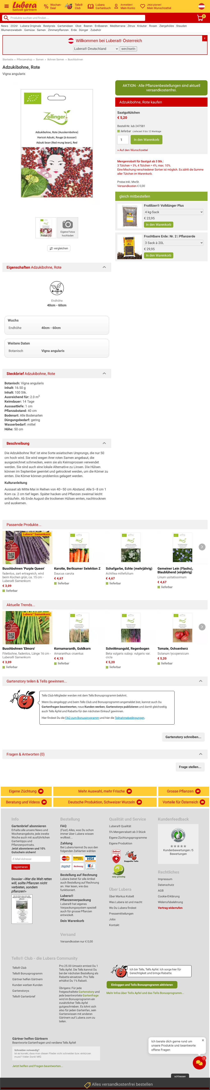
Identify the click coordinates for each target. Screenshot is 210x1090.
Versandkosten (127, 186)
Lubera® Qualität (120, 826)
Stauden (181, 25)
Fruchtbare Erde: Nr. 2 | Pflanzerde (169, 236)
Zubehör (95, 30)
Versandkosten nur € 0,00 (76, 941)
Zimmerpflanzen (58, 30)
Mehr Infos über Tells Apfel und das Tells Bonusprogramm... (145, 993)
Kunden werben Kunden (27, 985)
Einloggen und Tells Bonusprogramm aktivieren (142, 984)
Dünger (83, 30)
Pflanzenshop (24, 59)
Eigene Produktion (120, 843)
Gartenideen (65, 25)
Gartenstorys (20, 990)
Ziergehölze (166, 25)
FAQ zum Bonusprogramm (82, 717)
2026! (14, 25)
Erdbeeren (101, 25)
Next (202, 547)
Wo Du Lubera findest (122, 907)
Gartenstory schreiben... (183, 737)
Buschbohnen (75, 59)
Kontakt (114, 925)
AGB (161, 890)
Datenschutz (166, 884)
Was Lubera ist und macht (125, 902)
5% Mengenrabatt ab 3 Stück (127, 832)
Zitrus (131, 25)
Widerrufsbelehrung (170, 902)
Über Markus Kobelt (121, 896)
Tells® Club (19, 967)
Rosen (153, 25)
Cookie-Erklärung (169, 896)
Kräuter (142, 25)
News (4, 25)
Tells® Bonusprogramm (27, 973)
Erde (74, 30)
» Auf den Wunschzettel (132, 150)
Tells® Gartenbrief (23, 996)
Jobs (112, 919)
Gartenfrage (91, 995)
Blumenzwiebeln (11, 30)
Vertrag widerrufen (170, 907)
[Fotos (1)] (46, 227)
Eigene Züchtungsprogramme (128, 837)
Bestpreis (49, 25)
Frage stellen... (190, 767)
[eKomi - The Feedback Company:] (178, 835)
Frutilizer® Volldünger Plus (164, 205)
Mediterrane (117, 25)
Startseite (8, 59)
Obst (78, 25)
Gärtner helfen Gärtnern (27, 979)
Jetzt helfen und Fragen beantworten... (37, 1066)
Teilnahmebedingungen (129, 717)
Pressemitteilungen (121, 913)
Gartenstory (86, 991)
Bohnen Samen (55, 59)
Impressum (165, 879)
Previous (7, 547)
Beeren (88, 25)
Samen (41, 30)
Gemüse (29, 30)
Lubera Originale (30, 25)
